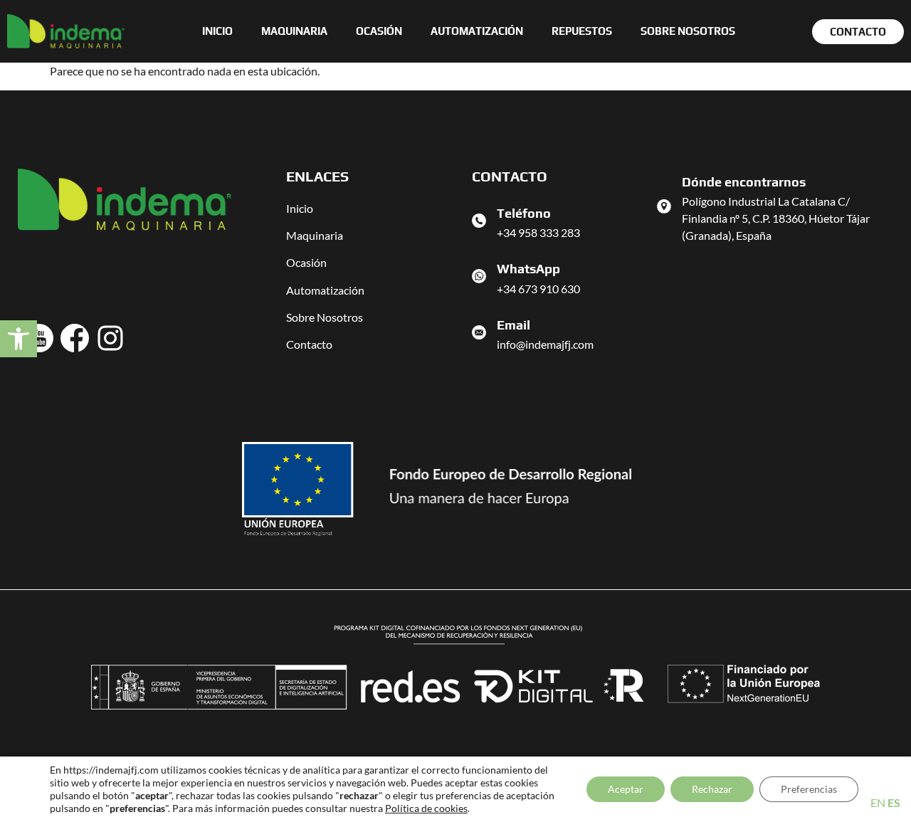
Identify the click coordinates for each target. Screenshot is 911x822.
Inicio (217, 31)
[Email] (479, 332)
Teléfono (524, 213)
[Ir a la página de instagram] (110, 338)
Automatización (477, 31)
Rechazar (712, 789)
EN (877, 802)
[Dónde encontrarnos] (664, 206)
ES (894, 802)
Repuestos (582, 31)
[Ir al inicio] (66, 31)
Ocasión (379, 31)
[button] (18, 338)
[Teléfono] (479, 221)
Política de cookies (426, 808)
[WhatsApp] (479, 276)
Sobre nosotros (688, 31)
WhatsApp (528, 268)
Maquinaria (294, 31)
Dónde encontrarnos (744, 181)
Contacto (309, 344)
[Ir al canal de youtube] (39, 338)
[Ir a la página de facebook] (74, 338)
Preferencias (809, 789)
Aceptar (625, 789)
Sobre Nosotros (324, 317)
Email (513, 324)
